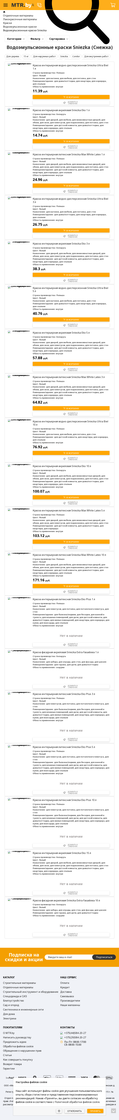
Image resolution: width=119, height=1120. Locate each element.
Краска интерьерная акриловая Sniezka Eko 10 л (62, 466)
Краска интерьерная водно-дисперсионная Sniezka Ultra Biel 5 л (70, 289)
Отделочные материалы (18, 987)
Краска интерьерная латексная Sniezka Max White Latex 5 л (69, 510)
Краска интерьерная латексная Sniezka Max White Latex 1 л (69, 154)
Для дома (9, 1014)
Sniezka (64, 56)
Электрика (9, 1018)
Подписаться (104, 957)
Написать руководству (17, 1037)
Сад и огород (11, 1005)
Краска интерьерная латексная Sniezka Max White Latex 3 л (69, 377)
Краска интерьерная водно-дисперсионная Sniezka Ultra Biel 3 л (70, 200)
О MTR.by (8, 1033)
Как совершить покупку (18, 1059)
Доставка (66, 992)
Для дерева (12, 56)
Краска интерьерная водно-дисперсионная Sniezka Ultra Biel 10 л (70, 423)
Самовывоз (67, 996)
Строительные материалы (19, 983)
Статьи (7, 1055)
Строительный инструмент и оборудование (30, 992)
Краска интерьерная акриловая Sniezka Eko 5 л (61, 332)
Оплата (64, 983)
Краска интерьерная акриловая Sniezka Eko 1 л (61, 110)
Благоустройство (13, 1000)
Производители (70, 1000)
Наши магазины (70, 1005)
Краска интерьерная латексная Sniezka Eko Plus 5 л (64, 747)
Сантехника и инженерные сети (23, 1009)
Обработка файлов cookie (18, 1046)
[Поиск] (33, 5)
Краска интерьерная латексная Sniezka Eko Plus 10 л (65, 800)
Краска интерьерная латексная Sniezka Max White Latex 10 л (69, 555)
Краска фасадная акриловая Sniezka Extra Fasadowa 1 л (66, 652)
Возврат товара (12, 1064)
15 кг (26, 56)
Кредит (65, 987)
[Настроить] (59, 1111)
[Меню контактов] (39, 5)
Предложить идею (14, 1042)
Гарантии (9, 1068)
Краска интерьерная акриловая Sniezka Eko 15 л (62, 853)
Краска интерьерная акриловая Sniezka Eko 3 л (61, 243)
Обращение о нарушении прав (22, 1050)
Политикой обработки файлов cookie (77, 1102)
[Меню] (5, 5)
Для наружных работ (44, 56)
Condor (76, 56)
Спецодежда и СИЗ (15, 996)
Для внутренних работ (96, 56)
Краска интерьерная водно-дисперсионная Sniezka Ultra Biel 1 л (70, 67)
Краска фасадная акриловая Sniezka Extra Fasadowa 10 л (66, 900)
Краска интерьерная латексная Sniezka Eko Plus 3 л (64, 694)
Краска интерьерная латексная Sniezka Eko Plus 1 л (64, 599)
